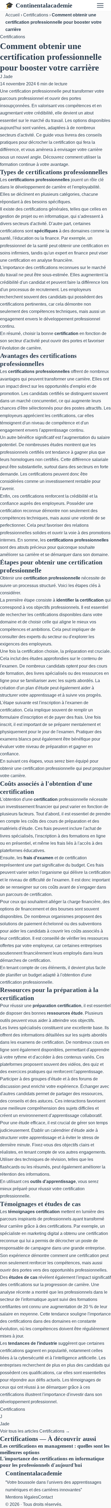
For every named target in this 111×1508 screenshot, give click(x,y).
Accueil (12, 15)
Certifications (35, 15)
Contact (45, 1497)
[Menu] (100, 5)
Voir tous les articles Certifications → (35, 1431)
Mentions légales (21, 1497)
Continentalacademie (38, 5)
